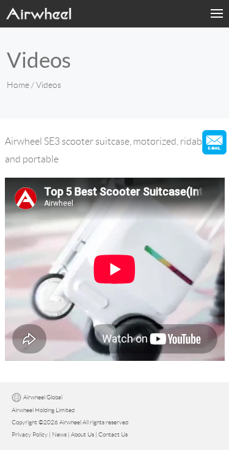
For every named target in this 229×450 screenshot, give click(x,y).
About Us (82, 434)
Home (18, 85)
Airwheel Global (42, 397)
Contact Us (113, 434)
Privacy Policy (30, 434)
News (59, 434)
